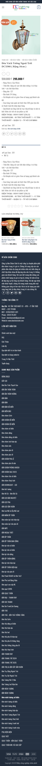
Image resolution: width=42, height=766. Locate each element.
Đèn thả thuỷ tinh (8, 649)
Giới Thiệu (5, 341)
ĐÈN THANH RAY (7, 654)
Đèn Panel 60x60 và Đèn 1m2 (11, 576)
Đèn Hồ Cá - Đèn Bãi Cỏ (9, 493)
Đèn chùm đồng (7, 433)
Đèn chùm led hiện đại (9, 441)
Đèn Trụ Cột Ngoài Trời (9, 675)
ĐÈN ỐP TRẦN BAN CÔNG (10, 541)
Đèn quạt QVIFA (7, 589)
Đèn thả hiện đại (7, 628)
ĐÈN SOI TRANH (7, 602)
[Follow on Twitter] (12, 293)
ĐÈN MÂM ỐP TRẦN (8, 515)
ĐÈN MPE (5, 528)
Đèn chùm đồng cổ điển (9, 437)
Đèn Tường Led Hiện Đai (10, 684)
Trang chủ (5, 60)
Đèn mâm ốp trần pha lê (10, 524)
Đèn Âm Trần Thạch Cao (10, 385)
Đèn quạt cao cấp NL (8, 584)
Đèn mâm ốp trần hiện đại (10, 519)
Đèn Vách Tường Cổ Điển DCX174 (8, 241)
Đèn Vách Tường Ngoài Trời (11, 714)
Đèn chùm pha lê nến (9, 463)
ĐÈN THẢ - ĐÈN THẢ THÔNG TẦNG (13, 615)
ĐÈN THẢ (5, 610)
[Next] (40, 233)
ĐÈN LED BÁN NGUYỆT (9, 498)
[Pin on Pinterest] (20, 134)
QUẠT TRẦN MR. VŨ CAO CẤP (12, 745)
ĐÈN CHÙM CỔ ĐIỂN (8, 420)
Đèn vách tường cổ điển (29, 60)
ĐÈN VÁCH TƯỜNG (15, 60)
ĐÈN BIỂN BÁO (6, 411)
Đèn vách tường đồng (9, 706)
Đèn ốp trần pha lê (8, 571)
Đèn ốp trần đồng (7, 554)
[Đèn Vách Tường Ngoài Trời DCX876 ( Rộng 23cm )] (31, 227)
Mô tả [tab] (4, 147)
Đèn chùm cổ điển (8, 428)
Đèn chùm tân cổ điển (9, 476)
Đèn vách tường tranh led (10, 723)
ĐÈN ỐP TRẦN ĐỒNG (8, 558)
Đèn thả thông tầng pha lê (11, 645)
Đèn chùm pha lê (7, 450)
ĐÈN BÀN (5, 398)
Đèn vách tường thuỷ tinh (10, 719)
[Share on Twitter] (12, 134)
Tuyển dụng (5, 363)
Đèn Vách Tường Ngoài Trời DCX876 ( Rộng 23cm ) (29, 241)
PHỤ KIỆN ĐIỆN (7, 732)
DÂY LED (4, 381)
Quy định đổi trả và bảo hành (11, 350)
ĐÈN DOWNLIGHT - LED (9, 485)
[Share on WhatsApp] (4, 134)
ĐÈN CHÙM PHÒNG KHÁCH (10, 467)
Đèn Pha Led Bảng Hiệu (9, 580)
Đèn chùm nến (6, 446)
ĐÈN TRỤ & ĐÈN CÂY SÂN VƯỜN (12, 667)
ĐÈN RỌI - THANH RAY (9, 597)
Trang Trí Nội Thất (8, 359)
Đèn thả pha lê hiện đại (9, 636)
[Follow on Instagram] (8, 293)
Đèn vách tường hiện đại (10, 710)
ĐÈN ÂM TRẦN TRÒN (8, 389)
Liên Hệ (4, 346)
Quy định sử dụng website (10, 354)
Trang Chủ (8, 758)
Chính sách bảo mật (8, 333)
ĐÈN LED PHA (6, 502)
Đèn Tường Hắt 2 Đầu (9, 680)
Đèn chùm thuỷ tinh (8, 480)
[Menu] (3, 7)
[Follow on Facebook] (4, 293)
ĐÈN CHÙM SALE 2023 (9, 472)
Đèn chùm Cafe (7, 415)
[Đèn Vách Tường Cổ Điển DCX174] (11, 227)
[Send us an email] (16, 293)
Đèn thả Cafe (6, 619)
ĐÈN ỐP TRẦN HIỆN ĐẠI (9, 567)
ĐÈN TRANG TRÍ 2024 (9, 658)
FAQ (3, 337)
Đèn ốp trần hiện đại (8, 563)
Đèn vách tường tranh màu (11, 727)
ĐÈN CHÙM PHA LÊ (8, 459)
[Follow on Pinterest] (20, 293)
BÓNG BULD (6, 376)
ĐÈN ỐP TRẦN (6, 537)
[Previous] (1, 233)
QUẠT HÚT (5, 736)
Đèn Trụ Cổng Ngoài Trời (10, 671)
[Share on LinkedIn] (24, 134)
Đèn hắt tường (6, 489)
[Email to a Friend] (16, 134)
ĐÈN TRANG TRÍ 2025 (9, 662)
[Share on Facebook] (8, 134)
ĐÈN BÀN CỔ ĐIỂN (7, 407)
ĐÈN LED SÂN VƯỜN (8, 506)
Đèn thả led (6, 632)
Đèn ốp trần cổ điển (8, 545)
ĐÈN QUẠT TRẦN (7, 593)
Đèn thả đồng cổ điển (9, 623)
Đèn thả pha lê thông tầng (11, 641)
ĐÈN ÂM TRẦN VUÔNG (9, 393)
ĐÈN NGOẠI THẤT (7, 532)
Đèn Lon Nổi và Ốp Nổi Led (10, 511)
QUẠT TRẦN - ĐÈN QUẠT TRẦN (12, 740)
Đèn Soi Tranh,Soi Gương (10, 606)
